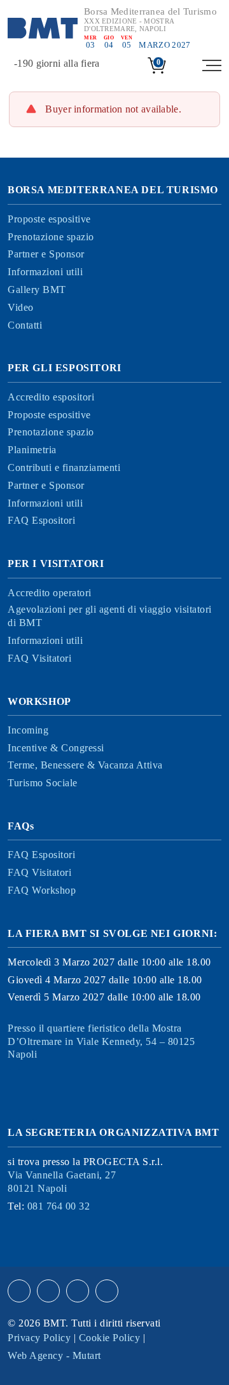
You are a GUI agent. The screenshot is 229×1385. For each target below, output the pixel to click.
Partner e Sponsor (46, 254)
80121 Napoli (62, 1182)
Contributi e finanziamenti (64, 467)
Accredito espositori (51, 397)
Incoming (28, 730)
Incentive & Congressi (56, 747)
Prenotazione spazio (51, 236)
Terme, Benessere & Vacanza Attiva (85, 765)
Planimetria (32, 449)
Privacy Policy (39, 1337)
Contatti (25, 325)
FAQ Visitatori (39, 658)
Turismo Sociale (43, 782)
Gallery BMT (37, 289)
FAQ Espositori (41, 520)
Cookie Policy (110, 1337)
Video (21, 307)
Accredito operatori (50, 592)
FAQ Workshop (42, 890)
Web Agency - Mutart (54, 1355)
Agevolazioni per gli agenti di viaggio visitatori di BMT (110, 616)
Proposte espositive (49, 219)
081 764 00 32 (58, 1206)
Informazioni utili (45, 271)
